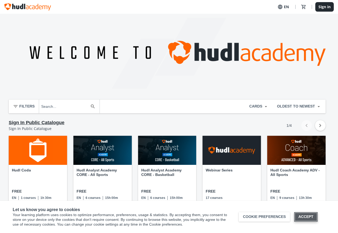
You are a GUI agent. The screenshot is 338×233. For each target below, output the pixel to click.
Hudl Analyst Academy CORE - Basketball (161, 172)
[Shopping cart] (303, 7)
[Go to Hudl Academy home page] (27, 7)
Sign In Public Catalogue (36, 122)
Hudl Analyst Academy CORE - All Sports (97, 172)
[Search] (92, 106)
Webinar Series (219, 170)
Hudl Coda (21, 170)
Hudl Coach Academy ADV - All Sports (295, 172)
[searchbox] (64, 106)
